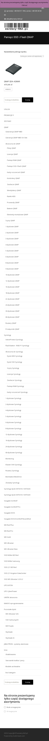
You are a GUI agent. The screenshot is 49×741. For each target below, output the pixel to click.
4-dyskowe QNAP (12, 245)
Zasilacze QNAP (13, 184)
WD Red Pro (8, 531)
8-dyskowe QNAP (12, 263)
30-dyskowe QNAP (12, 311)
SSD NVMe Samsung (12, 561)
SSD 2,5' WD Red (10, 567)
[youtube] (42, 8)
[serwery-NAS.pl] (14, 26)
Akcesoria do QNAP (13, 144)
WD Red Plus (9, 525)
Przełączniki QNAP (12, 329)
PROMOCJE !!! (9, 115)
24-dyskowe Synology (14, 446)
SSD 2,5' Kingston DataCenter (15, 573)
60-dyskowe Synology (14, 452)
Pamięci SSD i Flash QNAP (16, 166)
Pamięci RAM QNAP (14, 160)
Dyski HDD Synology (14, 356)
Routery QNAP (11, 323)
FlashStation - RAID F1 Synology (17, 345)
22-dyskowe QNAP (12, 299)
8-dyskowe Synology (13, 428)
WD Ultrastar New (10, 549)
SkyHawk (9, 632)
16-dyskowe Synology (14, 440)
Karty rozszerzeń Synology (17, 392)
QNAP (6, 127)
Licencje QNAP (12, 154)
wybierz (8, 89)
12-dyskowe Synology (14, 434)
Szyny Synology (13, 368)
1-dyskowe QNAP (12, 226)
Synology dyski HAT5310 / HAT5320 (17, 495)
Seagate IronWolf (10, 501)
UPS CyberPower (10, 591)
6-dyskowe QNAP (12, 257)
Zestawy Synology (12, 483)
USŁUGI (7, 109)
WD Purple (10, 626)
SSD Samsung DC (12, 620)
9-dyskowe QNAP (12, 269)
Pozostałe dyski (10, 609)
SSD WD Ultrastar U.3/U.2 (13, 579)
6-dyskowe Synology (13, 422)
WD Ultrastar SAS (12, 614)
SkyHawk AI (10, 638)
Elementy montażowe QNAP (17, 214)
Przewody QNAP (13, 202)
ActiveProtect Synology (14, 339)
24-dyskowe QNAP (12, 305)
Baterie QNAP (12, 208)
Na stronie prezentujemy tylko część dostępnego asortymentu (24, 2)
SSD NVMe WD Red (11, 555)
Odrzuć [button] (24, 5)
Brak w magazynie (14, 707)
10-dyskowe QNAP (12, 275)
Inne (5, 650)
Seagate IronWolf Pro (12, 507)
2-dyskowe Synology (13, 404)
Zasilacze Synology (14, 380)
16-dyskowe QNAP (12, 287)
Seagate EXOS (9, 513)
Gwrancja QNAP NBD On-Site (16, 138)
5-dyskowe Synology (13, 416)
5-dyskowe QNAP (12, 251)
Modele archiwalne (13, 666)
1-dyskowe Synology (13, 398)
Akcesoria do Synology (14, 352)
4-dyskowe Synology (13, 410)
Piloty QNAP (11, 148)
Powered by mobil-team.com (14, 736)
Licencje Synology (13, 374)
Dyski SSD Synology (14, 362)
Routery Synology (12, 470)
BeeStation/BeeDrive (14, 477)
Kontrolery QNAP (13, 178)
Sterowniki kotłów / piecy (15, 660)
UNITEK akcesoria (10, 597)
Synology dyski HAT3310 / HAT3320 (17, 489)
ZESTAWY (7, 121)
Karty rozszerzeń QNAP (16, 172)
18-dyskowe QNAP (12, 293)
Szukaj (27, 100)
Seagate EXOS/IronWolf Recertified (17, 519)
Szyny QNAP (10, 220)
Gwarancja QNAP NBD (14, 132)
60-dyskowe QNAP (12, 317)
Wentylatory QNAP (14, 190)
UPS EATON (8, 585)
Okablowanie (11, 654)
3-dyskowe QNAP (12, 238)
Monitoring (10, 459)
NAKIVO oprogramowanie (13, 603)
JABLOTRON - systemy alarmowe (16, 644)
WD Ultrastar (9, 543)
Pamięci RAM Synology (15, 386)
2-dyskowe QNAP (12, 233)
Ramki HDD (11, 196)
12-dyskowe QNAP (12, 281)
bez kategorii (10, 672)
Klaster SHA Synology (14, 464)
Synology (7, 335)
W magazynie (12, 711)
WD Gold (7, 537)
